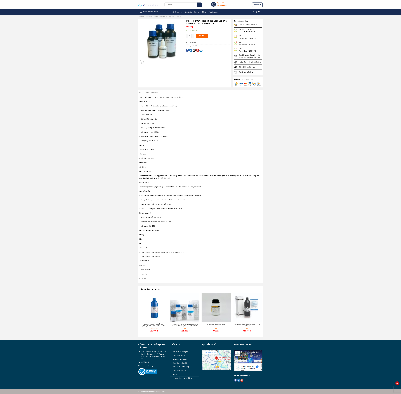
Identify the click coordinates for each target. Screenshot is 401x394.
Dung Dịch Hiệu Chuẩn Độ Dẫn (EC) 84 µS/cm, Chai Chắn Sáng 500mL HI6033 (153, 325)
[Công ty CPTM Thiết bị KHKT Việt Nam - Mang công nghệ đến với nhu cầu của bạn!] (149, 4)
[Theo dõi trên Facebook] (254, 12)
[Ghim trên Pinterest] (197, 50)
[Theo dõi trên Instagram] (256, 12)
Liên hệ (197, 12)
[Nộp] (199, 5)
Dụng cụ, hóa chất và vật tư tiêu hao (164, 16)
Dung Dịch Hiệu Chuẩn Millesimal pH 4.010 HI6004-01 (247, 325)
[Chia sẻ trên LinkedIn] (201, 50)
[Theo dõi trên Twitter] (259, 12)
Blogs (204, 12)
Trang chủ (178, 12)
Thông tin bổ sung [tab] (152, 92)
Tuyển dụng (213, 12)
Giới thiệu (188, 12)
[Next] (261, 314)
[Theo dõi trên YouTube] (241, 380)
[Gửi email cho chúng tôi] (261, 12)
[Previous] (139, 314)
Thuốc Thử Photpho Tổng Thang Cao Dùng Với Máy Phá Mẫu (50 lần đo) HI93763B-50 (185, 325)
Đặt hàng (202, 36)
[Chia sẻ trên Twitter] (190, 50)
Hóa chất (178, 16)
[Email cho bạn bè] (194, 50)
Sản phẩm (149, 16)
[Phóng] (142, 62)
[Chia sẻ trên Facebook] (187, 50)
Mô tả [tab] (141, 92)
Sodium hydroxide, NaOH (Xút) (216, 324)
